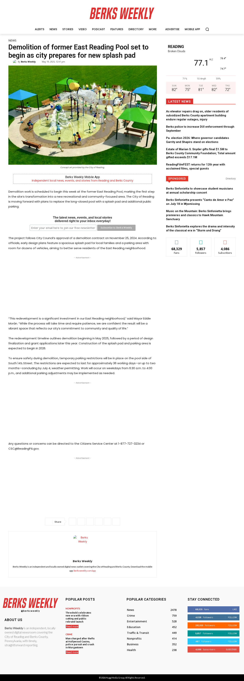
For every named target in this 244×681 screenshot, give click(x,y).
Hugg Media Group (115, 677)
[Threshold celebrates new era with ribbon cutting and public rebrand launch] (107, 614)
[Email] (107, 521)
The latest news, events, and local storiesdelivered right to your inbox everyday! (82, 219)
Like (176, 240)
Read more (72, 626)
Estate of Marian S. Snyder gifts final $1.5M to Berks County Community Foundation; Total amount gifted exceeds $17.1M (200, 153)
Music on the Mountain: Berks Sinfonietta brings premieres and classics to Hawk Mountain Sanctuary (198, 215)
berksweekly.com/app (85, 570)
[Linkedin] (99, 521)
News (12, 40)
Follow (200, 240)
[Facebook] (72, 521)
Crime (69, 634)
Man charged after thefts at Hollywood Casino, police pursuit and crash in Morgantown (80, 643)
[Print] (116, 521)
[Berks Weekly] (15, 62)
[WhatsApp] (90, 521)
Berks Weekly (28, 61)
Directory (231, 178)
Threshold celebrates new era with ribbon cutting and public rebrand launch (78, 617)
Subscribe (225, 240)
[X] (81, 521)
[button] (207, 29)
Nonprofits (73, 608)
